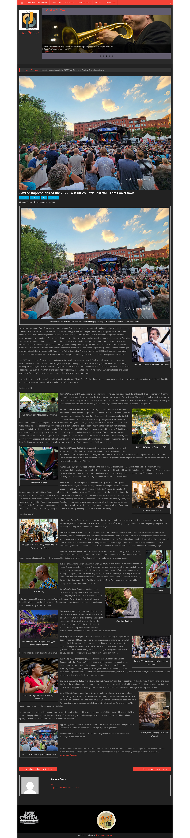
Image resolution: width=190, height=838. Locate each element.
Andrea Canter (41, 202)
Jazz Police (29, 32)
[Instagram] (51, 784)
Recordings (111, 3)
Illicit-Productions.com (104, 835)
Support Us (56, 3)
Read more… (48, 51)
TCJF (43, 198)
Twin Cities (69, 3)
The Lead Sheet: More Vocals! (154, 769)
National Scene (84, 3)
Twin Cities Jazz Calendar (37, 3)
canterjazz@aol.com (68, 755)
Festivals (98, 3)
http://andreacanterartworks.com (65, 787)
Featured (24, 198)
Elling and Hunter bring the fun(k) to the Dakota (40, 769)
